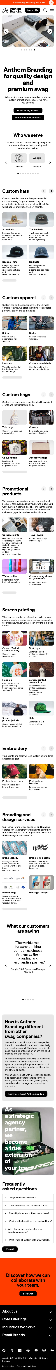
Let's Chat (28, 1293)
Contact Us (32, 10)
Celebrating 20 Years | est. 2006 (29, 2)
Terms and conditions (26, 1366)
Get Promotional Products (28, 117)
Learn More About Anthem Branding (26, 1093)
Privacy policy (8, 1366)
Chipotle (19, 166)
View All (10, 1249)
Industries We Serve (18, 1327)
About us (10, 1311)
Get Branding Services (28, 110)
